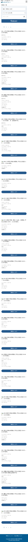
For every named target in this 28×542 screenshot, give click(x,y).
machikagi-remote (6, 2)
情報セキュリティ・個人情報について (14, 535)
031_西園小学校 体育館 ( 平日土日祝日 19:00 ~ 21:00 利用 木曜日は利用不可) (13, 472)
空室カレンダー (14, 44)
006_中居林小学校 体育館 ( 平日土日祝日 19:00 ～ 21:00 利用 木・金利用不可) (13, 120)
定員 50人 (3, 35)
